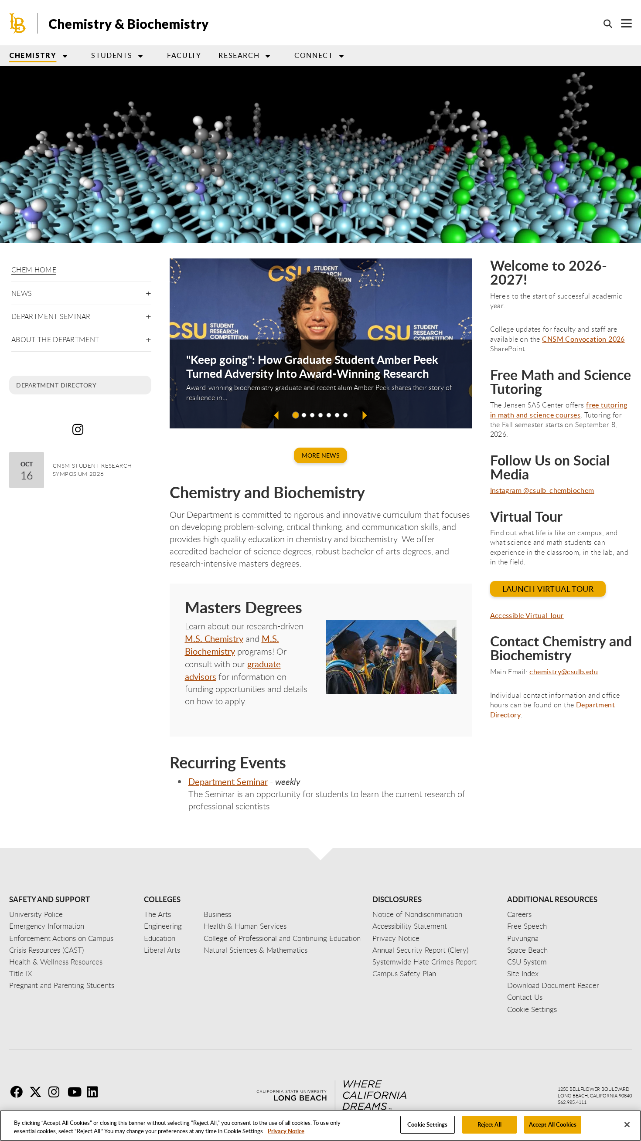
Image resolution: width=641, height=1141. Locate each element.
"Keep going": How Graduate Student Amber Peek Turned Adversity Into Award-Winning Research (312, 366)
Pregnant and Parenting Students (61, 985)
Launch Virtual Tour (548, 589)
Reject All (489, 1124)
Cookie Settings (427, 1124)
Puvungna (523, 938)
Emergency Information (46, 926)
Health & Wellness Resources (55, 962)
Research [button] (238, 55)
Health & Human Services (245, 926)
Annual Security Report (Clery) (420, 950)
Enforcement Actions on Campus (61, 938)
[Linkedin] (95, 1091)
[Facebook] (18, 1091)
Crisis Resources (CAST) (46, 950)
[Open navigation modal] (622, 23)
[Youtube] (76, 1091)
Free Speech (527, 926)
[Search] (603, 23)
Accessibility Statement (409, 926)
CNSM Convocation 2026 (583, 339)
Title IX (20, 973)
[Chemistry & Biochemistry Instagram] (80, 429)
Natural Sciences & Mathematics (255, 950)
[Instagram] (57, 1091)
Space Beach (527, 950)
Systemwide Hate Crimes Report (424, 962)
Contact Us (524, 997)
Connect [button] (313, 55)
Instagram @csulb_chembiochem (542, 490)
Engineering (163, 926)
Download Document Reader (553, 985)
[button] (148, 292)
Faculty (184, 55)
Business (217, 914)
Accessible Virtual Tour (527, 615)
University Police (36, 914)
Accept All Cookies (552, 1124)
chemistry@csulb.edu (563, 671)
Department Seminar (51, 316)
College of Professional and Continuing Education (282, 938)
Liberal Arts (162, 950)
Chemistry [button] (32, 55)
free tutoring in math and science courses (558, 409)
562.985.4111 (572, 1102)
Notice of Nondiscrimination (417, 914)
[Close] (627, 1124)
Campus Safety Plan (404, 973)
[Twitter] (38, 1091)
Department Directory (56, 384)
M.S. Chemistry (214, 638)
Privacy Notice (286, 1131)
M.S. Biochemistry (232, 644)
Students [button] (111, 55)
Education (159, 938)
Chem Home (33, 270)
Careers (519, 914)
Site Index (523, 973)
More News (321, 455)
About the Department (55, 339)
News (21, 293)
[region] (320, 1125)
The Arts (157, 914)
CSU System (527, 962)
